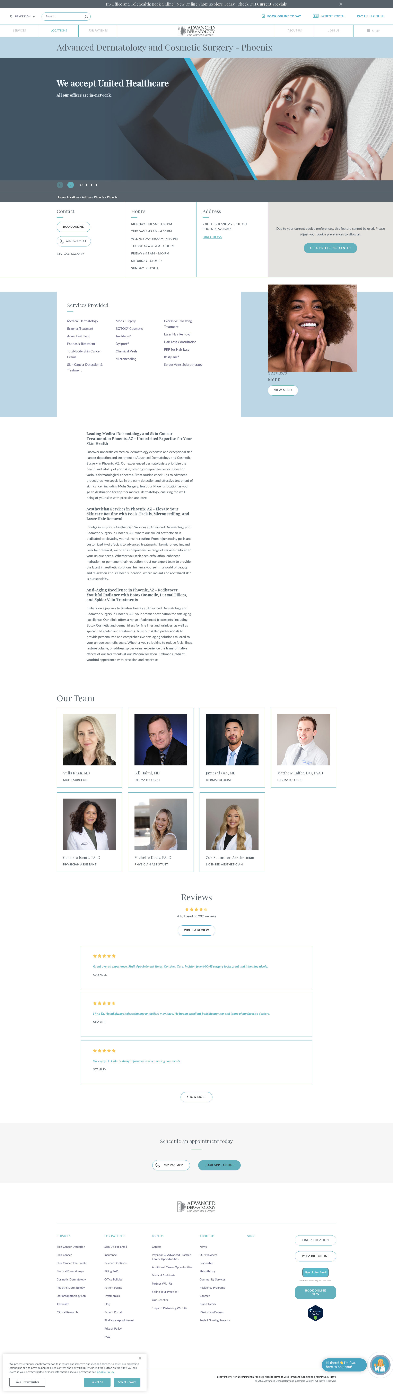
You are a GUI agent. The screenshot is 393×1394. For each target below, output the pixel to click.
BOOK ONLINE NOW (315, 1292)
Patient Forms (113, 1287)
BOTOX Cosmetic (129, 328)
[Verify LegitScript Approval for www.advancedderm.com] (315, 1313)
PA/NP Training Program (215, 1320)
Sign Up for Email (315, 1272)
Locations (59, 30)
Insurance (110, 1255)
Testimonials (112, 1296)
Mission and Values (212, 1312)
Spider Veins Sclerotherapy (183, 364)
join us (158, 1236)
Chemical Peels (126, 351)
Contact (205, 1296)
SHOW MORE (196, 1097)
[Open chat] (380, 1365)
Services (19, 30)
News (203, 1246)
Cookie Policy (105, 1372)
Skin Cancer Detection (71, 1246)
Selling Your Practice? (165, 1291)
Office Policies (113, 1279)
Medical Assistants (163, 1275)
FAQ (107, 1336)
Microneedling (126, 359)
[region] (75, 1372)
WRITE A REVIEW (196, 930)
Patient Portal (333, 16)
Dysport (122, 343)
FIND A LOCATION (315, 1240)
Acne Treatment (78, 336)
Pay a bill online (371, 16)
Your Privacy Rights (325, 1377)
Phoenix (99, 197)
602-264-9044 (76, 241)
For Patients (98, 30)
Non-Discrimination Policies (248, 1377)
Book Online (163, 4)
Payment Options (115, 1263)
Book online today (284, 16)
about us (207, 1236)
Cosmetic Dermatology (71, 1279)
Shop (376, 31)
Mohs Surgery (126, 321)
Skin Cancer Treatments (71, 1263)
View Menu (283, 390)
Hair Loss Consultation (180, 342)
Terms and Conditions (301, 1377)
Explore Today (222, 4)
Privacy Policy (113, 1328)
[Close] (140, 1358)
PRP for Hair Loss (176, 349)
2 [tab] (86, 185)
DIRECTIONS (212, 237)
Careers (156, 1246)
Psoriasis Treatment (81, 343)
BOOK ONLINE (73, 226)
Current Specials (272, 4)
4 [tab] (96, 185)
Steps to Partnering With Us (169, 1308)
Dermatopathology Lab (71, 1296)
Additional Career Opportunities (172, 1267)
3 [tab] (91, 185)
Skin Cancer (64, 1255)
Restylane (171, 357)
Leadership (206, 1263)
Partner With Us (162, 1283)
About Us (295, 30)
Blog (107, 1304)
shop (251, 1236)
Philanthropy (208, 1271)
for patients (114, 1236)
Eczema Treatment (80, 328)
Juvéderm (123, 336)
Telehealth (63, 1304)
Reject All (97, 1382)
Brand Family (208, 1304)
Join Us (333, 30)
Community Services (212, 1279)
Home (60, 197)
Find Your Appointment (119, 1320)
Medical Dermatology (82, 321)
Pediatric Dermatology (71, 1287)
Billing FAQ (111, 1271)
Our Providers (208, 1255)
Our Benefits (160, 1300)
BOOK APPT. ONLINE (219, 1165)
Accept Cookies (127, 1382)
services (64, 1236)
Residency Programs (212, 1287)
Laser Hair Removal (177, 334)
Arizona (86, 197)
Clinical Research (67, 1312)
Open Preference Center (330, 248)
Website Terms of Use (276, 1377)
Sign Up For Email (115, 1246)
